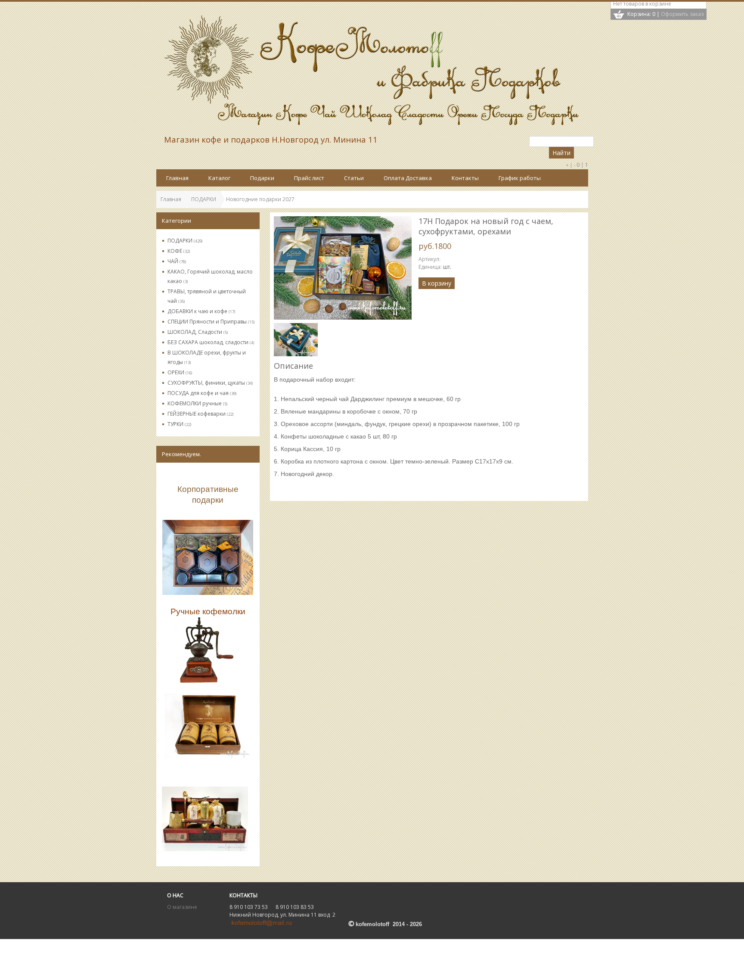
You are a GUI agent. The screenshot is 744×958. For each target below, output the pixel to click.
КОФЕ (178, 251)
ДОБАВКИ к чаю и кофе (201, 311)
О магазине (182, 907)
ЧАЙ (176, 261)
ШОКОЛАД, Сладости (197, 332)
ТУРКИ (179, 424)
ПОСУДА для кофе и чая (201, 393)
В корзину (436, 283)
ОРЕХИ (179, 372)
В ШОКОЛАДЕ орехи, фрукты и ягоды (206, 357)
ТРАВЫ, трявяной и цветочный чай (206, 296)
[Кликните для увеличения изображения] (343, 268)
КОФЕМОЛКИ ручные (197, 403)
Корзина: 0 (641, 14)
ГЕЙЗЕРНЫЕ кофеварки (200, 413)
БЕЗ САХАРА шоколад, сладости (210, 342)
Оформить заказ (682, 14)
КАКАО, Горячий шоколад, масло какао (210, 276)
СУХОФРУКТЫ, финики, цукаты (210, 382)
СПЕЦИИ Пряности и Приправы (210, 321)
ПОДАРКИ (184, 240)
